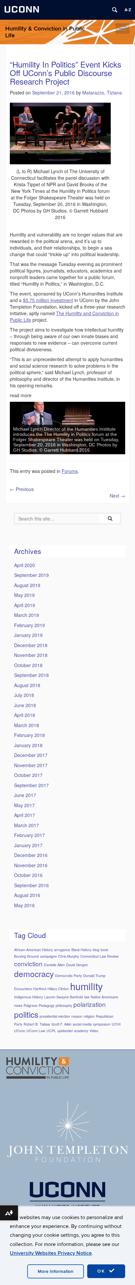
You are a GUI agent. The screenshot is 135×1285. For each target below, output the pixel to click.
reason (76, 1016)
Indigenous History (28, 996)
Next (117, 495)
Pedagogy (46, 1005)
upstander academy (72, 1030)
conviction (28, 963)
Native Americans (104, 996)
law (86, 996)
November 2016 (31, 865)
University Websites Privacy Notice (51, 1253)
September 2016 (31, 885)
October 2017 (28, 775)
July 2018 (24, 695)
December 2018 (31, 645)
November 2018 (31, 655)
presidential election (55, 1016)
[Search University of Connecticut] (114, 10)
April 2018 (24, 715)
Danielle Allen (54, 964)
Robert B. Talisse (37, 1024)
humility (86, 986)
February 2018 (29, 735)
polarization (89, 1004)
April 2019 (24, 605)
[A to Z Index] (128, 10)
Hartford (39, 988)
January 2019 (28, 635)
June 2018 (25, 705)
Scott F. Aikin (61, 1024)
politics (26, 1014)
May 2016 (24, 905)
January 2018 (28, 745)
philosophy (64, 1005)
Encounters (23, 988)
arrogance (62, 949)
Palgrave (30, 1005)
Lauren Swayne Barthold (63, 996)
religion (89, 1016)
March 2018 (26, 725)
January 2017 (28, 845)
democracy (34, 973)
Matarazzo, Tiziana (102, 92)
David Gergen (77, 964)
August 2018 (27, 685)
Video (93, 1030)
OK (102, 1271)
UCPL (51, 1030)
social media (82, 1024)
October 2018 (28, 665)
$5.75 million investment (48, 300)
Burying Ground (26, 956)
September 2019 (31, 575)
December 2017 (31, 755)
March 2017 (26, 825)
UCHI (116, 1024)
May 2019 (24, 595)
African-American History (33, 949)
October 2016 (28, 875)
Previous (22, 489)
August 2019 (27, 585)
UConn (19, 1030)
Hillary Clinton (58, 988)
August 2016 (27, 895)
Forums (70, 471)
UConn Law (36, 1030)
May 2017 (24, 805)
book (104, 949)
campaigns (48, 956)
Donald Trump (94, 975)
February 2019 (29, 625)
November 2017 (31, 765)
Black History (81, 949)
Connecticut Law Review (99, 956)
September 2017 (31, 785)
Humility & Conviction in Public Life (45, 32)
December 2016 (31, 855)
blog (96, 949)
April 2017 (24, 815)
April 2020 (24, 565)
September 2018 (31, 675)
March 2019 (26, 615)
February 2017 (29, 835)
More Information (55, 1271)
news (18, 1005)
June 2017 (25, 795)
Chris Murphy (68, 956)
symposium (101, 1024)
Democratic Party (68, 975)
